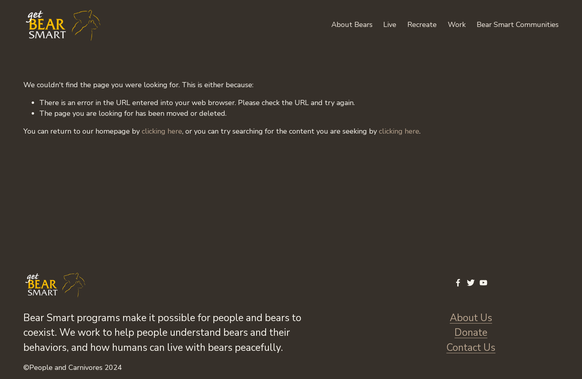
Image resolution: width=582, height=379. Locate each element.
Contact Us (470, 347)
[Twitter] (471, 283)
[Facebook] (458, 283)
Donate (471, 332)
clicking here (162, 131)
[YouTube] (483, 283)
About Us (471, 318)
